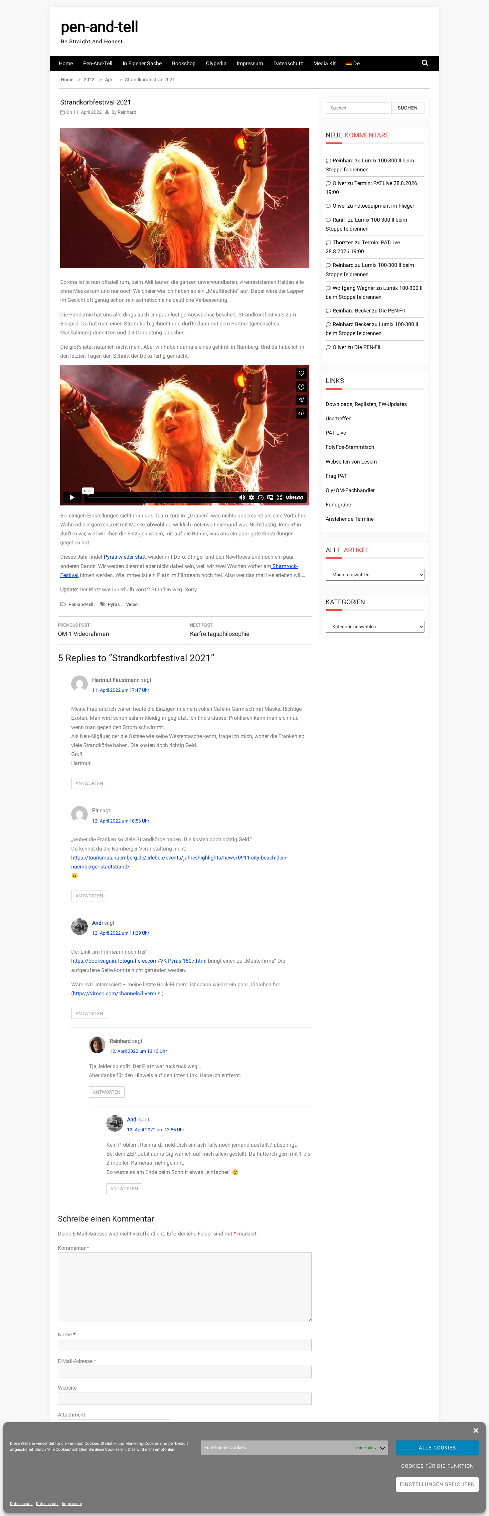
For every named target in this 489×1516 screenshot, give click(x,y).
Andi (97, 923)
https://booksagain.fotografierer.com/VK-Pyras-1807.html (139, 961)
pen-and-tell (99, 27)
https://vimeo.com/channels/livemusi (117, 993)
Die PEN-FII (392, 310)
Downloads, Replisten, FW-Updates (366, 404)
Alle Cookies (437, 1448)
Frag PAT (336, 476)
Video (132, 604)
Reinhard (127, 112)
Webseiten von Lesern (351, 462)
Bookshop (184, 63)
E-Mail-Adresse (77, 1361)
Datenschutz (21, 1503)
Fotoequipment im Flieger (384, 206)
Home (66, 63)
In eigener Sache (142, 63)
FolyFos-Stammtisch (350, 447)
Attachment (71, 1415)
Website (67, 1388)
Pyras (114, 604)
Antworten (89, 783)
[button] (475, 1430)
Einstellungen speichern (437, 1484)
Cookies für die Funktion (437, 1466)
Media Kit (324, 63)
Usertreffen (339, 418)
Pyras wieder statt (125, 557)
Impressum (72, 1503)
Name (67, 1334)
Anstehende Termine (350, 519)
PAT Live (336, 433)
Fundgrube (338, 504)
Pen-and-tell (97, 63)
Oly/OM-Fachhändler (350, 490)
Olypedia (216, 63)
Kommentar (73, 1248)
